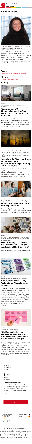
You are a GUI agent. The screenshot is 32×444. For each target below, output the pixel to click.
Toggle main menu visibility (28, 3)
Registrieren (16, 402)
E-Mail (5, 393)
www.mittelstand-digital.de (6, 438)
